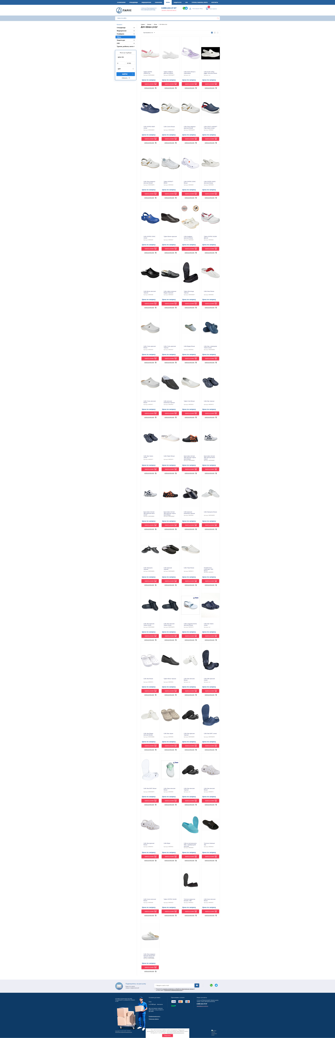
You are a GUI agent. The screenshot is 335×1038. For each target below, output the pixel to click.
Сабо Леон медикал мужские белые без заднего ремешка (149, 955)
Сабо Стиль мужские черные (170, 347)
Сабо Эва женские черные (189, 789)
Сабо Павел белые (169, 456)
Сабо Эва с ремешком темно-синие (210, 347)
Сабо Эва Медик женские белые (148, 734)
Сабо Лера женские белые (169, 789)
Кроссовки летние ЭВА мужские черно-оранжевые (170, 513)
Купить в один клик (149, 87)
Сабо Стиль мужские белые (150, 347)
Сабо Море (167, 843)
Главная (143, 24)
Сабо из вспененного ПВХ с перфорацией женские (190, 845)
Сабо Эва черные (209, 401)
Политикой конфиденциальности (175, 1032)
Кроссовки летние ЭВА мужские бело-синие (149, 513)
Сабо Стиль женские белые (150, 401)
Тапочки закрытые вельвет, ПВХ (189, 899)
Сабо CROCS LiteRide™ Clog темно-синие (210, 127)
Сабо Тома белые (189, 568)
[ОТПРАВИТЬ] (197, 985)
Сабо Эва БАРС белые (150, 788)
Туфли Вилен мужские (170, 236)
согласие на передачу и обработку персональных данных (178, 989)
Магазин (149, 24)
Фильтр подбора (125, 53)
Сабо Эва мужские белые (149, 844)
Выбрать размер (149, 84)
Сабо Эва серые (168, 733)
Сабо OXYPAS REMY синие (149, 127)
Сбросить (124, 78)
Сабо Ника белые (209, 291)
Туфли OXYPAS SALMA (170, 899)
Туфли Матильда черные (189, 292)
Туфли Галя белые (189, 401)
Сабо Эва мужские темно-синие (149, 624)
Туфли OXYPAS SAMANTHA (148, 72)
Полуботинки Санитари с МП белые (208, 569)
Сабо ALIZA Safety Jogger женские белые (210, 72)
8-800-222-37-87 (168, 8)
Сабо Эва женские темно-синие (169, 624)
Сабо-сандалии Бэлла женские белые (190, 624)
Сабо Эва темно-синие (148, 456)
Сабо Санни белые (169, 126)
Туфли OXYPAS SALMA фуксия (210, 237)
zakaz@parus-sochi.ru (202, 1006)
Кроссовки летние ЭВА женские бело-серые (209, 457)
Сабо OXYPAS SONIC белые (190, 182)
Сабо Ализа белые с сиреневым (190, 72)
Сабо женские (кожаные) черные (169, 401)
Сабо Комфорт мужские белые (188, 237)
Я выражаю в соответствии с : (175, 989)
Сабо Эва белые (148, 678)
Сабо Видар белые (189, 346)
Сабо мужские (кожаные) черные (189, 512)
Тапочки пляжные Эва (209, 844)
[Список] (215, 32)
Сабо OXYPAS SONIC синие (149, 237)
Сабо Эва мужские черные (189, 734)
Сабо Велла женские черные (150, 292)
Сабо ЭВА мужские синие (209, 679)
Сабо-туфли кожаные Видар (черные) (170, 292)
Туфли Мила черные (170, 678)
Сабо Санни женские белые (150, 899)
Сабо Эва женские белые (189, 679)
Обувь (155, 24)
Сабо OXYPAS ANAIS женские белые (210, 182)
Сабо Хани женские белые (209, 899)
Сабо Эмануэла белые (210, 512)
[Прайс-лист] (217, 32)
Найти (124, 74)
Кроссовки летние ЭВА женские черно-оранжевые (190, 457)
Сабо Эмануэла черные (148, 568)
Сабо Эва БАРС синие (210, 733)
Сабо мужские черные (168, 568)
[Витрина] (212, 32)
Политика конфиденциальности (123, 1032)
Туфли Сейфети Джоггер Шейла (168, 72)
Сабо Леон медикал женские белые (149, 182)
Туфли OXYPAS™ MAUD (168, 182)
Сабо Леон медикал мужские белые (190, 127)
